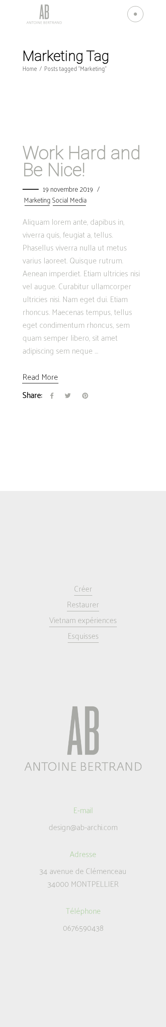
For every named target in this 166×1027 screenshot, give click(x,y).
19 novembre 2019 (68, 189)
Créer (83, 588)
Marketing (37, 200)
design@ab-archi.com (83, 827)
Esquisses (83, 635)
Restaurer (83, 604)
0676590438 (83, 927)
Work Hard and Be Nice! (82, 161)
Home (30, 68)
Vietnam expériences (83, 620)
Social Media (69, 200)
